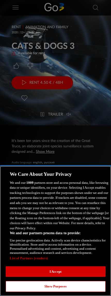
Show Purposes (55, 286)
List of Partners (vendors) (29, 258)
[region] (55, 231)
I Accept (55, 272)
